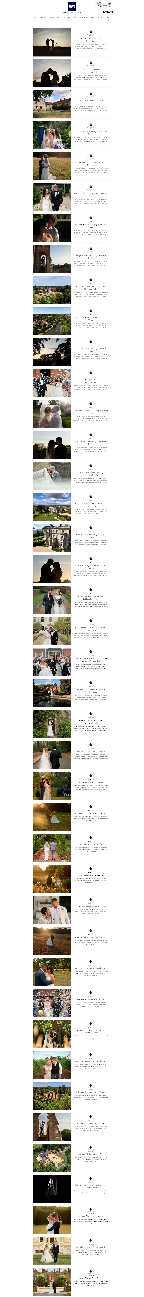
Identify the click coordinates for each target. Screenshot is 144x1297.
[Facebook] (111, 12)
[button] (109, 21)
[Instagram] (106, 12)
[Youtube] (109, 12)
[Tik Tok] (104, 12)
